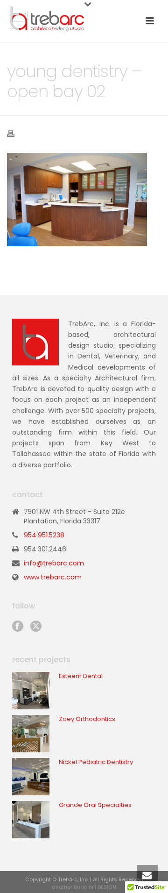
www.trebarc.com (53, 577)
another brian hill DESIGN (84, 887)
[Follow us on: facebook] (17, 627)
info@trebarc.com (54, 563)
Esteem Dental (81, 676)
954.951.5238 (44, 535)
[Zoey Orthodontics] (30, 733)
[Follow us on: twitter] (36, 627)
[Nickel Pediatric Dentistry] (30, 776)
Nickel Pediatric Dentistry (96, 762)
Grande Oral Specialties (95, 805)
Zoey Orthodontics (87, 719)
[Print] (15, 133)
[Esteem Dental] (30, 690)
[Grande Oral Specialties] (30, 819)
